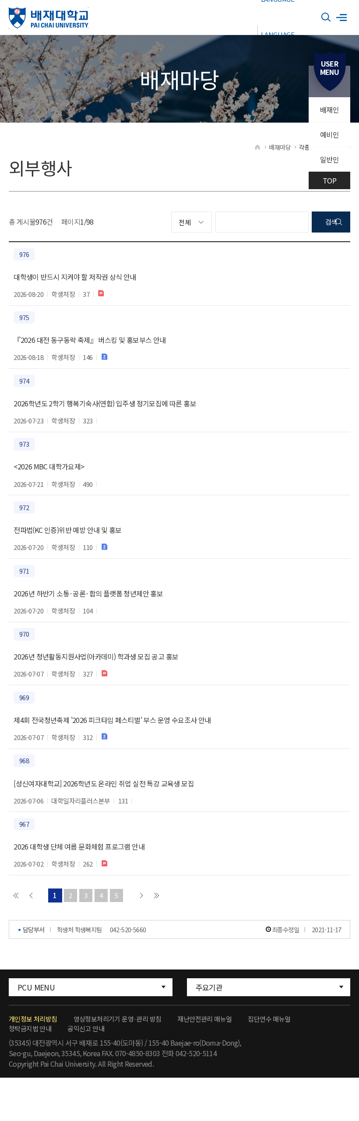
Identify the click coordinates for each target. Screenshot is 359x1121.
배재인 (329, 109)
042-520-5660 (128, 929)
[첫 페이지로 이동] (16, 895)
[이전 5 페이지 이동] (31, 895)
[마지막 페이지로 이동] (157, 895)
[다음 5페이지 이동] (141, 895)
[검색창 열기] (326, 17)
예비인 (329, 134)
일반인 (329, 159)
